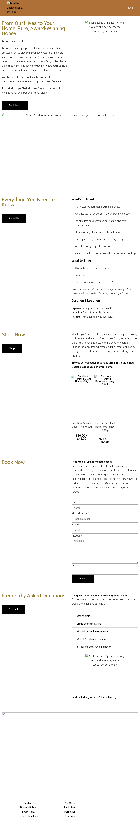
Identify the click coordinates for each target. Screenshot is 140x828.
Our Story (70, 803)
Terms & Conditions (27, 816)
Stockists (70, 816)
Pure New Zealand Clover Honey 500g (82, 425)
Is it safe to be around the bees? (94, 646)
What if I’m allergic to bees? (91, 639)
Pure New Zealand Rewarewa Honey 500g (105, 427)
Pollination (70, 811)
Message (77, 535)
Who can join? (84, 616)
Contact (28, 803)
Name (76, 502)
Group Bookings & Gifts (89, 623)
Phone (75, 565)
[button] (105, 616)
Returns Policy (28, 807)
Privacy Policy (28, 811)
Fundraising (70, 807)
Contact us (106, 697)
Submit (83, 579)
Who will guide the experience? (93, 631)
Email (75, 524)
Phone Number (81, 513)
